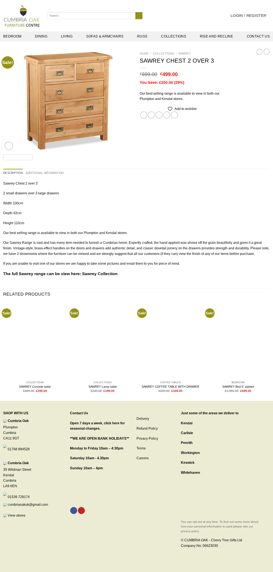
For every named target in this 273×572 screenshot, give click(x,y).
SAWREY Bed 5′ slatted (238, 386)
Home (144, 53)
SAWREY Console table (35, 386)
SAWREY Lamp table (103, 386)
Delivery (142, 418)
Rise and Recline (216, 36)
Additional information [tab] (45, 173)
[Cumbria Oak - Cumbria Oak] (22, 15)
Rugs (142, 36)
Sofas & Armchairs (104, 36)
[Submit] (138, 15)
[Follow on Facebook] (73, 510)
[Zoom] (9, 146)
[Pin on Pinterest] (166, 114)
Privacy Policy (147, 438)
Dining (41, 36)
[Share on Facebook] (143, 114)
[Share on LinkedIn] (174, 114)
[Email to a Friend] (159, 114)
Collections (173, 36)
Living (67, 36)
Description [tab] (13, 173)
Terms (141, 448)
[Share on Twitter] (151, 114)
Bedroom (12, 36)
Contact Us (258, 36)
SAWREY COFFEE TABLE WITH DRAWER (170, 386)
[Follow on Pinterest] (81, 510)
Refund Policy (147, 428)
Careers (142, 458)
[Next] (125, 100)
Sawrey (184, 53)
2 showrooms (27, 254)
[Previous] (11, 100)
